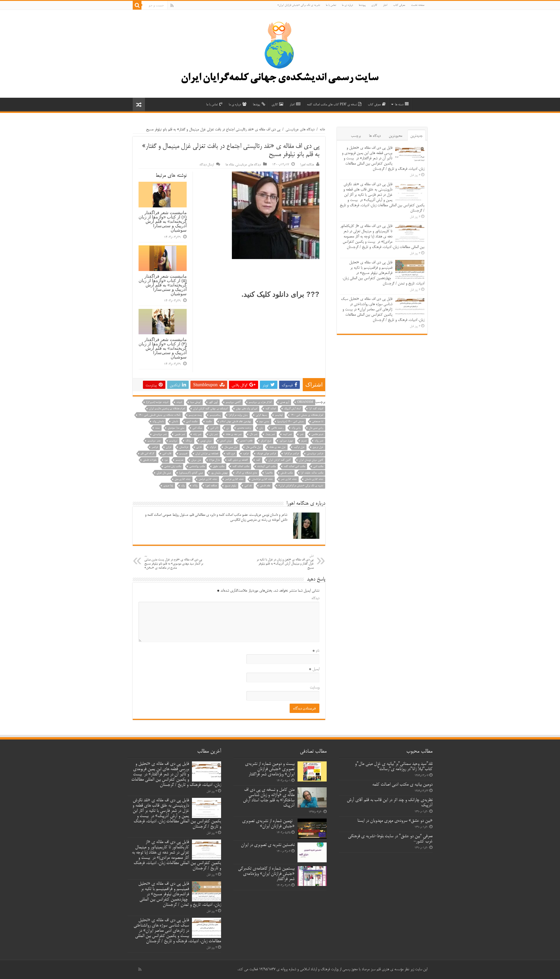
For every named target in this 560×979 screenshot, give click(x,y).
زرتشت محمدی (244, 428)
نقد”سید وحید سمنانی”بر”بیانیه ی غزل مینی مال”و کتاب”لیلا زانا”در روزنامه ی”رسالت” (394, 766)
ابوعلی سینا (195, 402)
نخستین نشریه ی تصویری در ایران (268, 845)
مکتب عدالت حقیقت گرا (312, 473)
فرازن (168, 447)
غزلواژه (213, 447)
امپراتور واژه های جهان (246, 408)
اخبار (385, 5)
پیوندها (362, 5)
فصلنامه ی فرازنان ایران (206, 453)
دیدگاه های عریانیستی (300, 129)
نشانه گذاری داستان (314, 479)
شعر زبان (213, 434)
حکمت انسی (192, 421)
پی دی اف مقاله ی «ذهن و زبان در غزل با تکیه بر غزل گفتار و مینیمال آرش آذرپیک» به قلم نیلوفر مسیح (285, 562)
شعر (301, 434)
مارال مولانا (214, 460)
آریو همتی (284, 402)
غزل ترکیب (299, 447)
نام (315, 650)
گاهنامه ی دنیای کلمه (238, 460)
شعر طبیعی (180, 434)
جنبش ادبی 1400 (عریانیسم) (290, 421)
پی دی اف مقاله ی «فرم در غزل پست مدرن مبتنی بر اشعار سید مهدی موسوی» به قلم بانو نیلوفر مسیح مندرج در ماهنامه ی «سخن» (173, 562)
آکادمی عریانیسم (233, 402)
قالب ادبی (166, 453)
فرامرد (246, 453)
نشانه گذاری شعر (289, 479)
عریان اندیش (226, 441)
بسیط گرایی (261, 415)
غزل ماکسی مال (253, 447)
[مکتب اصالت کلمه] (280, 56)
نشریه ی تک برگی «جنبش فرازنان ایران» (298, 5)
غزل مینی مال (231, 447)
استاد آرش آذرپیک (292, 408)
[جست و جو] (137, 5)
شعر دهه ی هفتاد (234, 434)
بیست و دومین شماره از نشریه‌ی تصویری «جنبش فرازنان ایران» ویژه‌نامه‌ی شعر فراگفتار (270, 769)
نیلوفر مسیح (230, 485)
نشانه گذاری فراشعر (234, 479)
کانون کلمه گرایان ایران (279, 460)
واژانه (194, 485)
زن (227, 428)
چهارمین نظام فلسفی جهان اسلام (235, 421)
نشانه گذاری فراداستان (262, 479)
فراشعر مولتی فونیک (266, 453)
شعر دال (253, 434)
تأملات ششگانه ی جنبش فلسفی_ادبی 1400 (160, 415)
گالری (374, 5)
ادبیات (179, 402)
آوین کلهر (213, 402)
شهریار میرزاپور (286, 441)
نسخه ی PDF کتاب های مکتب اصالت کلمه (332, 104)
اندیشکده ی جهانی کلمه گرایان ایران (210, 408)
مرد (165, 460)
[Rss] (172, 5)
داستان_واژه (158, 421)
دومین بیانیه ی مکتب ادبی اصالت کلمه (402, 784)
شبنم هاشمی (317, 434)
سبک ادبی (197, 428)
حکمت (209, 421)
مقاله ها (229, 165)
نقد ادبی (248, 485)
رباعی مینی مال (316, 428)
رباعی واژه (296, 428)
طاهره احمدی (246, 441)
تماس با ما (331, 5)
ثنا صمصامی (317, 421)
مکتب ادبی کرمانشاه (266, 466)
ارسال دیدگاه (207, 165)
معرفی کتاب (399, 5)
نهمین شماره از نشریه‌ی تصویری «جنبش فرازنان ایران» (268, 824)
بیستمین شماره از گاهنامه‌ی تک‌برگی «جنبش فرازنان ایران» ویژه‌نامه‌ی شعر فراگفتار (266, 874)
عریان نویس (206, 441)
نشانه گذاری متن (182, 479)
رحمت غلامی (277, 428)
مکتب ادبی (318, 466)
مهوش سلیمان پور (219, 473)
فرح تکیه (230, 453)
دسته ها (399, 104)
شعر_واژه (319, 441)
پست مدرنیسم (195, 415)
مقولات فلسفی (149, 460)
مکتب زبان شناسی (172, 466)
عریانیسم (173, 441)
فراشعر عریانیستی (315, 453)
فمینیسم (183, 453)
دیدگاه (315, 598)
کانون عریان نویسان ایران (311, 460)
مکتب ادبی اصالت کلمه (294, 466)
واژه (182, 485)
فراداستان (183, 447)
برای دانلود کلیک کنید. (273, 294)
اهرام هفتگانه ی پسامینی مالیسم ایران (167, 408)
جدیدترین (416, 136)
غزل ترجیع (318, 447)
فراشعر (155, 447)
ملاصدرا (268, 473)
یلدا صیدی (168, 485)
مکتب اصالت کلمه (240, 466)
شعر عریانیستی (160, 434)
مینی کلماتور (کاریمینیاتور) (191, 473)
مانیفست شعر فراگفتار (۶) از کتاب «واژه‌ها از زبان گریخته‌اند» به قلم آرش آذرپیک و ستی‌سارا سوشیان (163, 221)
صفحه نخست (417, 5)
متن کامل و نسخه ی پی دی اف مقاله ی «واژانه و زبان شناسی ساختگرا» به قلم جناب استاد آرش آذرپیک (269, 797)
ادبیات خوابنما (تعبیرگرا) (157, 402)
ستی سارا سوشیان (176, 428)
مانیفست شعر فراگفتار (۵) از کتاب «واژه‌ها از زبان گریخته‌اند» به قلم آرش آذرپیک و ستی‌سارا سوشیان (163, 285)
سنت (157, 428)
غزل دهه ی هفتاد (277, 447)
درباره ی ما (347, 5)
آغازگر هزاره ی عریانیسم (260, 402)
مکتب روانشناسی (197, 466)
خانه (322, 129)
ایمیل (314, 669)
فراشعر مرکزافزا (291, 453)
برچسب (356, 136)
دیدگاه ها (375, 136)
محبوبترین (395, 136)
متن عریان (196, 460)
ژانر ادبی (214, 428)
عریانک (189, 441)
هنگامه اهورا (307, 165)
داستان (175, 421)
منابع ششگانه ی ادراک (246, 473)
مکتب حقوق (218, 466)
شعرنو (304, 441)
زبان (261, 428)
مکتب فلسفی (287, 473)
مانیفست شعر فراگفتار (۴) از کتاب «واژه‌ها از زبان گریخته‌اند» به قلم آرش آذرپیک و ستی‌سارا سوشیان (163, 348)
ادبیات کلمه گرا (316, 408)
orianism (305, 402)
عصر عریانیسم (154, 441)
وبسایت (314, 687)
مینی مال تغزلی (164, 473)
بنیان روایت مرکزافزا (238, 415)
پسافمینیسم (215, 415)
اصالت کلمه (270, 408)
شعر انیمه (287, 434)
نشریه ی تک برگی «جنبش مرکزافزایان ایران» (301, 485)
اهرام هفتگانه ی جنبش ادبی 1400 (307, 415)
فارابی (199, 447)
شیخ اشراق (266, 441)
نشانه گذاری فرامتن (208, 479)
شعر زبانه (197, 434)
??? (312, 294)
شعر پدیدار (270, 434)
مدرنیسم (179, 460)
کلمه (258, 460)
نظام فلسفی (265, 485)
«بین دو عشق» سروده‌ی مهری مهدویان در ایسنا (395, 821)
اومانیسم (279, 415)
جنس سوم (264, 421)
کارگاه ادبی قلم (147, 453)
